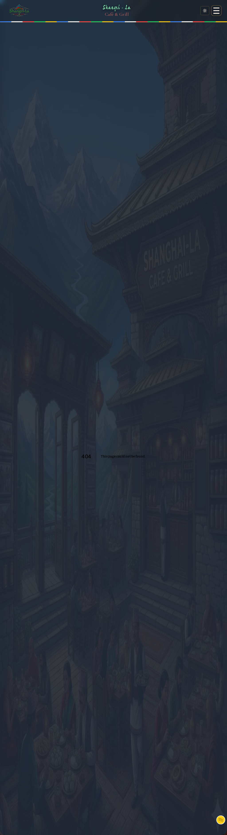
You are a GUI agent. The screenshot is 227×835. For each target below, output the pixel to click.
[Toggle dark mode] (204, 10)
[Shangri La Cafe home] (19, 10)
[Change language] (220, 819)
